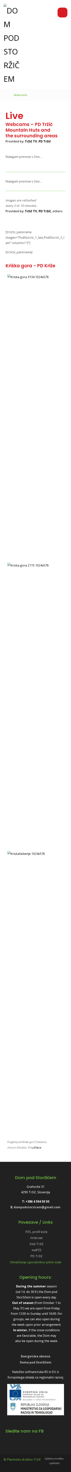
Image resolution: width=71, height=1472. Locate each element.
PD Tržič (45, 141)
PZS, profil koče (36, 1232)
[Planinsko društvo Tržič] (12, 45)
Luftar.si (36, 1147)
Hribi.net (36, 1238)
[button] (62, 12)
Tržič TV (31, 141)
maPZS (36, 1250)
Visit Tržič (37, 1244)
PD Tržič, (45, 211)
